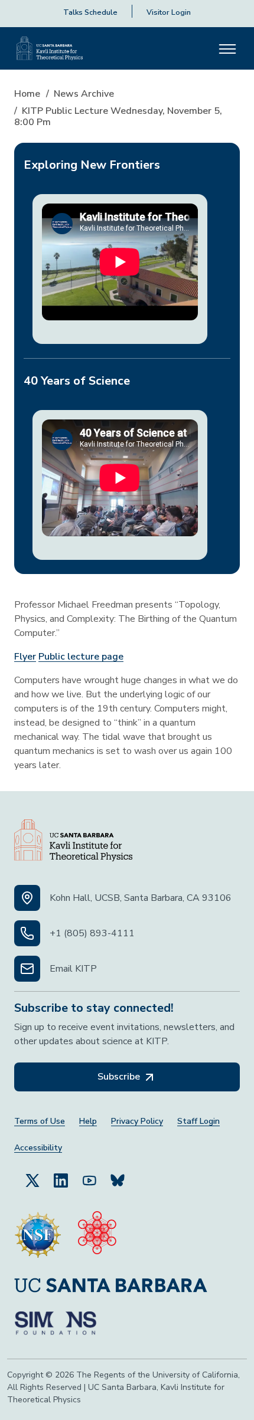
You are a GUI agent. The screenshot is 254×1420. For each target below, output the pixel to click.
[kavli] (97, 1234)
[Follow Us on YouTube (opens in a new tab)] (89, 1179)
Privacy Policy (137, 1121)
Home (27, 93)
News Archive (84, 93)
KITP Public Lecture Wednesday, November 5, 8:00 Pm (118, 116)
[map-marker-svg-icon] (27, 898)
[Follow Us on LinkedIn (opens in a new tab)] (61, 1179)
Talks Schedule (90, 12)
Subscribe (119, 1076)
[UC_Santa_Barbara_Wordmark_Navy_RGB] (110, 1284)
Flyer (25, 656)
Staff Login (198, 1121)
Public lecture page (80, 656)
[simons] (55, 1323)
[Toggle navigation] (227, 48)
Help (88, 1121)
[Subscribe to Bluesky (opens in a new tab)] (117, 1179)
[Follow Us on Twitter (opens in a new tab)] (32, 1179)
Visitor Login (168, 12)
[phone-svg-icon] (27, 933)
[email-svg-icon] (27, 969)
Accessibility (38, 1147)
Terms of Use (39, 1121)
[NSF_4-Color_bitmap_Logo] (37, 1234)
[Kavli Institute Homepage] (50, 48)
